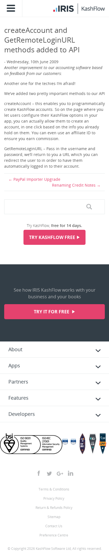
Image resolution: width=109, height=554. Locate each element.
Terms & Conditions (54, 489)
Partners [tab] (18, 381)
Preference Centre (53, 535)
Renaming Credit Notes (74, 185)
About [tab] (15, 349)
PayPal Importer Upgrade (36, 179)
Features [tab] (18, 397)
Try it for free (52, 312)
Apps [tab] (14, 365)
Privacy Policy (53, 498)
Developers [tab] (21, 414)
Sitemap (54, 516)
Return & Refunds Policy (53, 507)
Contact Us (53, 526)
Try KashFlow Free (52, 237)
